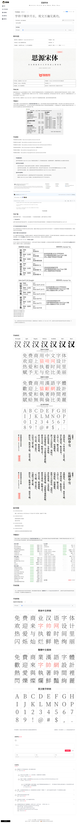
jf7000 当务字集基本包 (18, 573)
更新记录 (62, 80)
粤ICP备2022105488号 (35, 821)
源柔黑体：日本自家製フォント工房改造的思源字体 (64, 729)
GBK (15, 562)
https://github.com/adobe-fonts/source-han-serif (31, 142)
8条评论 (49, 5)
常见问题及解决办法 (21, 322)
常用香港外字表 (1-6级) (18, 578)
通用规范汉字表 (17, 551)
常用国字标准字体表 (18, 567)
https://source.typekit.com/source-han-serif (31, 139)
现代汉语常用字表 (17, 546)
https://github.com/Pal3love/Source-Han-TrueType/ (27, 809)
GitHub (16, 106)
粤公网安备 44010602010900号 (47, 821)
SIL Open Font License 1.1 (27, 160)
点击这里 (18, 230)
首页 (3, 6)
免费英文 (4, 19)
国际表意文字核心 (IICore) (19, 560)
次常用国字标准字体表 (18, 568)
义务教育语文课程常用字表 (19, 549)
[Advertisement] (36, 330)
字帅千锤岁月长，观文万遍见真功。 (38, 16)
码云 (20, 106)
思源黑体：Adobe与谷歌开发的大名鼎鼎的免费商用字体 (26, 729)
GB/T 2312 (16, 545)
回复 (24, 770)
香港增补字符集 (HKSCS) (19, 576)
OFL (19, 85)
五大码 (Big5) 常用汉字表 (19, 572)
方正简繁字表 (16, 559)
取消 (73, 750)
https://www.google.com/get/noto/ (29, 147)
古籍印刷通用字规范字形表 (19, 581)
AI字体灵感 (5, 9)
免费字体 (4, 15)
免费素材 (4, 12)
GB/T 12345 (16, 579)
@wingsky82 (40, 228)
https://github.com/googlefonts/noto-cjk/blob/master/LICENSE (33, 152)
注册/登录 (5, 821)
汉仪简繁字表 (16, 557)
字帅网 (35, 819)
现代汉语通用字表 (17, 548)
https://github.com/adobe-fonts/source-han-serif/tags (28, 805)
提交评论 (67, 750)
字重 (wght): (16, 605)
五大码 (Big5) (16, 570)
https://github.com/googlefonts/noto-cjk (29, 150)
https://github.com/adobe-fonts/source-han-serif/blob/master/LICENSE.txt (37, 144)
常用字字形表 (16, 575)
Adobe (59, 5)
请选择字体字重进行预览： (18, 601)
